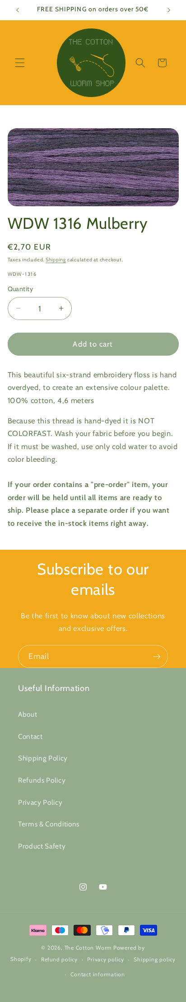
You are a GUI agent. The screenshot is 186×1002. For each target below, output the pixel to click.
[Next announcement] (169, 10)
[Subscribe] (156, 656)
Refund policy (59, 959)
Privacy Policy (40, 802)
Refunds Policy (41, 780)
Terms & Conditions (48, 824)
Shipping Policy (43, 758)
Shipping (56, 259)
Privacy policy (105, 959)
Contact (30, 736)
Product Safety (41, 846)
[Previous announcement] (18, 10)
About (27, 714)
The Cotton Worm (88, 947)
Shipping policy (155, 959)
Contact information (97, 974)
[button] (20, 63)
